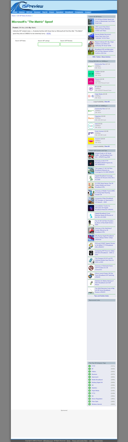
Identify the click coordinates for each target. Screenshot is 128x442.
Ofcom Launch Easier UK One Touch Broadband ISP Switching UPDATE (104, 275)
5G (93, 396)
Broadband (69, 12)
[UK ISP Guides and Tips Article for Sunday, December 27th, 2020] (91, 240)
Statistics (94, 388)
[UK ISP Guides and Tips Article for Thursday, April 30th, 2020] (91, 165)
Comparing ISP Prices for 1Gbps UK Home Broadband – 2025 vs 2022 (104, 252)
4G (93, 385)
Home (15, 12)
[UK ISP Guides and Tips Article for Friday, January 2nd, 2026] (91, 218)
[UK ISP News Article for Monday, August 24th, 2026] (91, 46)
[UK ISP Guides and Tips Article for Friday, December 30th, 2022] (91, 270)
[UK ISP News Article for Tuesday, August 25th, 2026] (91, 24)
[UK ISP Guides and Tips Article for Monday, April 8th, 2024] (91, 248)
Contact (87, 12)
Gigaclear (98, 116)
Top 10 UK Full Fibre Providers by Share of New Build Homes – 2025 (104, 222)
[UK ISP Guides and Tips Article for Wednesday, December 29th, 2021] (91, 285)
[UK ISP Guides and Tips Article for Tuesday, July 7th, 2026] (91, 180)
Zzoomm (97, 138)
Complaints (79, 12)
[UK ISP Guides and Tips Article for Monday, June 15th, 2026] (91, 188)
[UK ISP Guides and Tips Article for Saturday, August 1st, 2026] (91, 173)
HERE (48, 33)
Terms (68, 440)
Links (90, 440)
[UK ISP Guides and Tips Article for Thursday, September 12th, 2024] (91, 278)
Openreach (95, 377)
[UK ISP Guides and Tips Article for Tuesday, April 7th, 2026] (91, 203)
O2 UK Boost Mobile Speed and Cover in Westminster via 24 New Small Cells (105, 21)
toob (96, 123)
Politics (94, 371)
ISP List (29, 12)
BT (96, 86)
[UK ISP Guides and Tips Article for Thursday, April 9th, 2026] (91, 195)
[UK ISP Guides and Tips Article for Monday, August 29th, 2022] (91, 158)
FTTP (93, 366)
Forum (51, 12)
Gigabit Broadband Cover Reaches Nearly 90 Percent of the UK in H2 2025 (104, 215)
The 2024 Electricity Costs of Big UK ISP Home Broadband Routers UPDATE (104, 290)
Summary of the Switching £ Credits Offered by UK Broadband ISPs (103, 230)
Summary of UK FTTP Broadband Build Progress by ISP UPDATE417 (103, 162)
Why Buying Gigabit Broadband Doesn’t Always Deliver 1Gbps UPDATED (104, 237)
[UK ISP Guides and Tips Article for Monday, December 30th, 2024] (91, 263)
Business (94, 374)
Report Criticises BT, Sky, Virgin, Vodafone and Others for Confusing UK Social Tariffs (104, 43)
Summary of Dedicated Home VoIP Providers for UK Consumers (104, 267)
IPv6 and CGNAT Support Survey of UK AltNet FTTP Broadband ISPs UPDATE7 (105, 245)
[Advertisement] (82, 6)
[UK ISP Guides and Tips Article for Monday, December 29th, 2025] (91, 210)
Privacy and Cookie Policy (79, 440)
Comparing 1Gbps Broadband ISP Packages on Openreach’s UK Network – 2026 (104, 200)
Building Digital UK (97, 382)
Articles (21, 12)
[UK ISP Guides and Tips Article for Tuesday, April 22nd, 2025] (91, 233)
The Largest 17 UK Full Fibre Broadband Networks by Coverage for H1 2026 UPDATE (104, 170)
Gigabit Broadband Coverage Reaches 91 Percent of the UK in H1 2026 (105, 177)
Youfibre (97, 71)
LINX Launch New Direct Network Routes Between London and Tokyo (102, 28)
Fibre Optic (95, 401)
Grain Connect (99, 131)
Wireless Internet (97, 404)
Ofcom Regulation (97, 398)
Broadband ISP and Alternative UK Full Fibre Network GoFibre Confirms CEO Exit (104, 51)
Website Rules (98, 440)
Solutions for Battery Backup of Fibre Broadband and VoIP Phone (104, 282)
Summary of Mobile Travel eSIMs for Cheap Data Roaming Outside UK (105, 192)
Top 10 (45, 12)
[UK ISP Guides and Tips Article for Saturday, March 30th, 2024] (91, 293)
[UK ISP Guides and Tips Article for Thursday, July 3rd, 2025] (91, 225)
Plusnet (97, 79)
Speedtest (59, 12)
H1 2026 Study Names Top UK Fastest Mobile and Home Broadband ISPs (104, 185)
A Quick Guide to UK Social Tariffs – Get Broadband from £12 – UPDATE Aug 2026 (103, 155)
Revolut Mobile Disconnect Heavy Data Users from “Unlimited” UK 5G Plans (103, 36)
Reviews (37, 12)
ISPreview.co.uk (48, 440)
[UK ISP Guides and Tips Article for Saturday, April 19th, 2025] (91, 255)
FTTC (93, 393)
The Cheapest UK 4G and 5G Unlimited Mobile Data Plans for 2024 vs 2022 (104, 260)
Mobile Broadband (97, 379)
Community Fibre (100, 64)
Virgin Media (99, 94)
